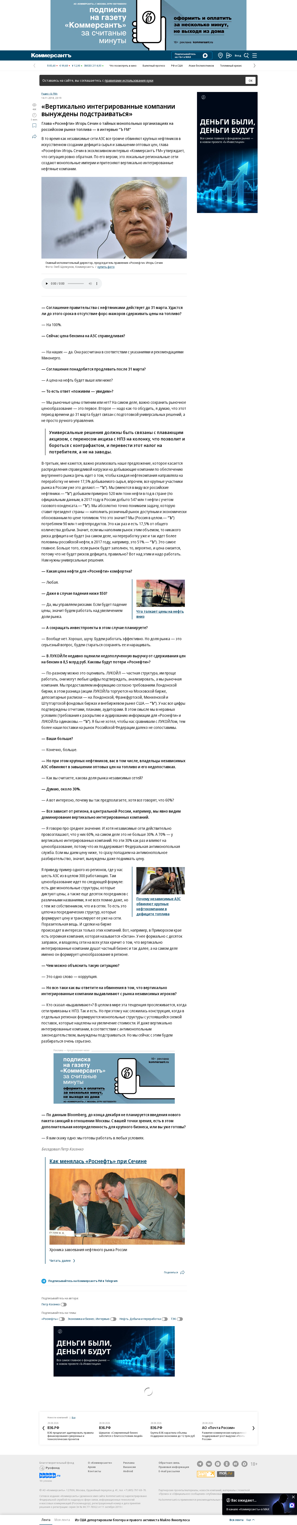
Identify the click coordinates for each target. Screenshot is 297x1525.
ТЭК (173, 1319)
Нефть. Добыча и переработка (140, 1319)
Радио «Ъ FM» (49, 93)
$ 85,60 (51, 65)
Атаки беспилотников (201, 65)
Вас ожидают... (243, 1500)
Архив (92, 1467)
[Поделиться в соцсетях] (34, 136)
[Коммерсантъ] (51, 55)
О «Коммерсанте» (100, 1462)
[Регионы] (221, 55)
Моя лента (62, 1520)
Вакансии (129, 1467)
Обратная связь (169, 1462)
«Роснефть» (49, 1319)
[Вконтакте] (209, 1464)
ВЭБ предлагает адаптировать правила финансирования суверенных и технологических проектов (70, 1436)
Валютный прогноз (154, 65)
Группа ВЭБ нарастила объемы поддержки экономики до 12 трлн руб (173, 1434)
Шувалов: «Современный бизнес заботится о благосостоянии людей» (121, 1434)
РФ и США (177, 65)
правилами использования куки (129, 80)
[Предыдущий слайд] (43, 1428)
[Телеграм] (200, 1464)
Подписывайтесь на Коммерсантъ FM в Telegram (83, 1281)
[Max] (244, 1464)
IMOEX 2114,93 (92, 65)
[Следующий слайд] (254, 1428)
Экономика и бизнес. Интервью (89, 1319)
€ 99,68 (64, 65)
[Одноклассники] (227, 1464)
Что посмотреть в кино (123, 65)
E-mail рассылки (169, 1471)
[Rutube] (236, 1464)
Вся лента (236, 1520)
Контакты (94, 1471)
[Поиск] (246, 55)
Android (128, 1471)
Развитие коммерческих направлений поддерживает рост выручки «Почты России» (224, 1436)
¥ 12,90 (76, 65)
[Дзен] (218, 1464)
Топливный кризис (231, 65)
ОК (251, 80)
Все (73, 1417)
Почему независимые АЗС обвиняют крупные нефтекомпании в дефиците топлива (158, 906)
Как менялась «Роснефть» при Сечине (98, 1161)
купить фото (106, 267)
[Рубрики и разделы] (255, 55)
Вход (238, 55)
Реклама (129, 1462)
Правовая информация (174, 1467)
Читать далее (61, 1260)
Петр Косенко (50, 1304)
